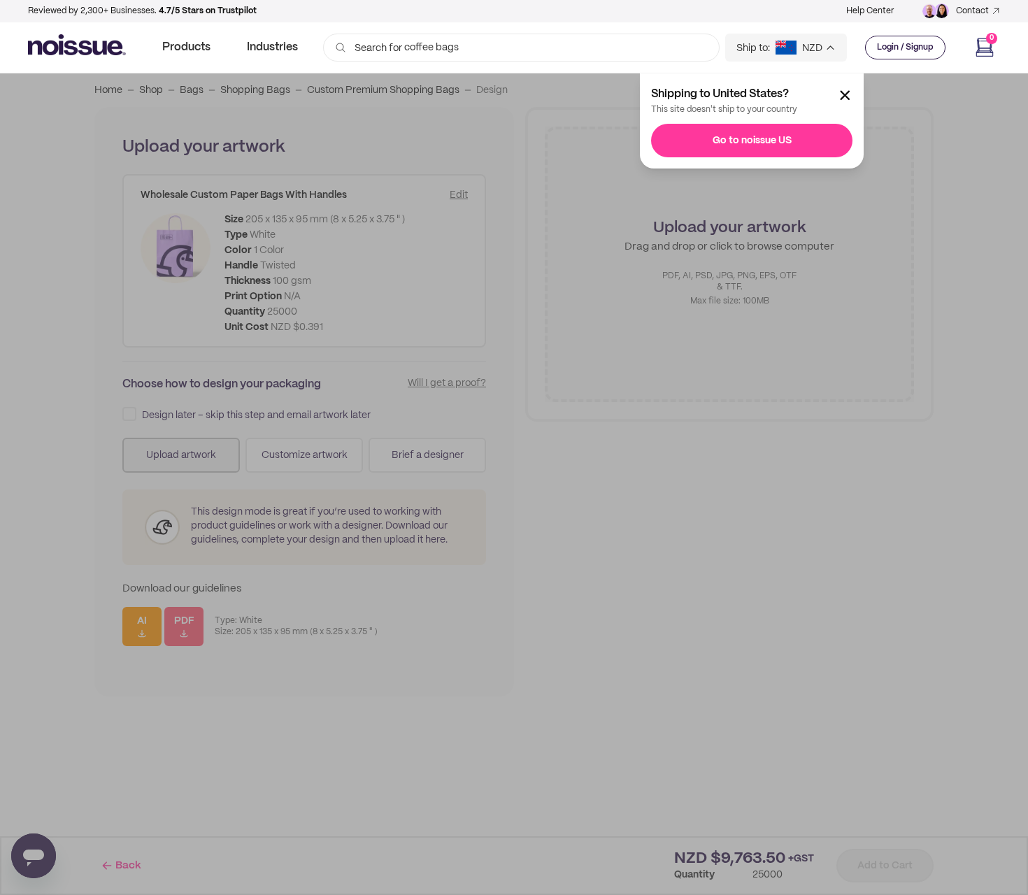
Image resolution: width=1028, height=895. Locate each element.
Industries (272, 47)
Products (186, 47)
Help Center (870, 11)
